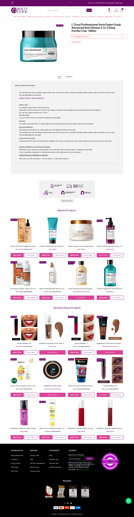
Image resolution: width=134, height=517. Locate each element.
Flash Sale (100, 16)
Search (89, 10)
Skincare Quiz (53, 463)
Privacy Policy (16, 463)
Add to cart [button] (17, 255)
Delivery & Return (67, 201)
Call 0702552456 (100, 3)
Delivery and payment (37, 463)
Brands (83, 16)
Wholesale (108, 16)
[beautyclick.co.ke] (19, 10)
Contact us (14, 459)
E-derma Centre (58, 16)
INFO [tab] (59, 77)
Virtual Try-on (39, 16)
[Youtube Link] (71, 502)
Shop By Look (54, 459)
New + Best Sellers (19, 16)
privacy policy (84, 469)
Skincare (48, 16)
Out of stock (103, 255)
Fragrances (76, 16)
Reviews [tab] (69, 77)
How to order (34, 455)
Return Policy (34, 467)
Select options (52, 352)
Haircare (68, 16)
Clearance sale (35, 471)
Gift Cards (117, 16)
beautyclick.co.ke (66, 514)
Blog (50, 455)
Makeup (30, 16)
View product (31, 255)
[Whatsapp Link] (129, 501)
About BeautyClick (17, 455)
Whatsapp (118, 3)
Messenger (110, 3)
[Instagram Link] (68, 502)
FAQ (31, 459)
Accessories (91, 16)
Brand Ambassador (55, 467)
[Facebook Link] (65, 502)
